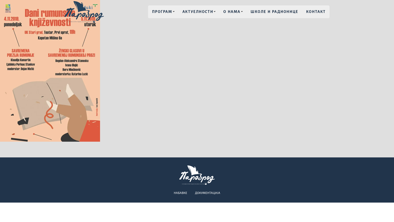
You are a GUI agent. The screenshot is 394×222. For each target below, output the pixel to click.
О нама (231, 12)
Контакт (316, 12)
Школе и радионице (274, 12)
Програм (162, 12)
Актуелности (197, 12)
